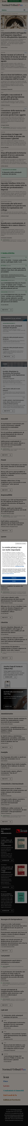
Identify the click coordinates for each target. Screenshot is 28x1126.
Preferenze (14, 577)
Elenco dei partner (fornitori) (8, 573)
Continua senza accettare (21, 543)
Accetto (14, 581)
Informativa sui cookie (19, 566)
